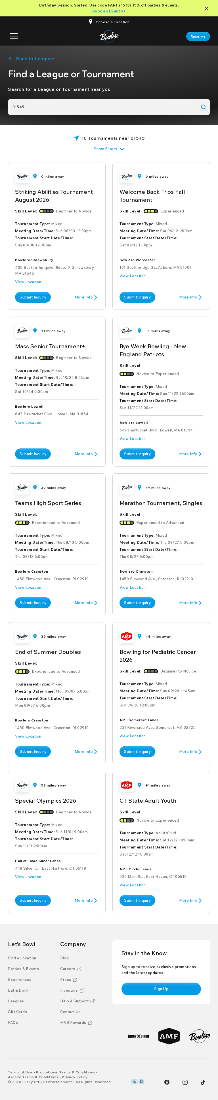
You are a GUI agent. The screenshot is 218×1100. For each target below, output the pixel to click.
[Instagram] (185, 1082)
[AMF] (169, 1036)
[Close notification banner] (207, 8)
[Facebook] (167, 1082)
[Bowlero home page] (109, 36)
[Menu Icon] (13, 36)
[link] (198, 36)
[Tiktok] (203, 1082)
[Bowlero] (199, 1036)
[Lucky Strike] (138, 1036)
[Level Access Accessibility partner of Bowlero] (137, 1081)
